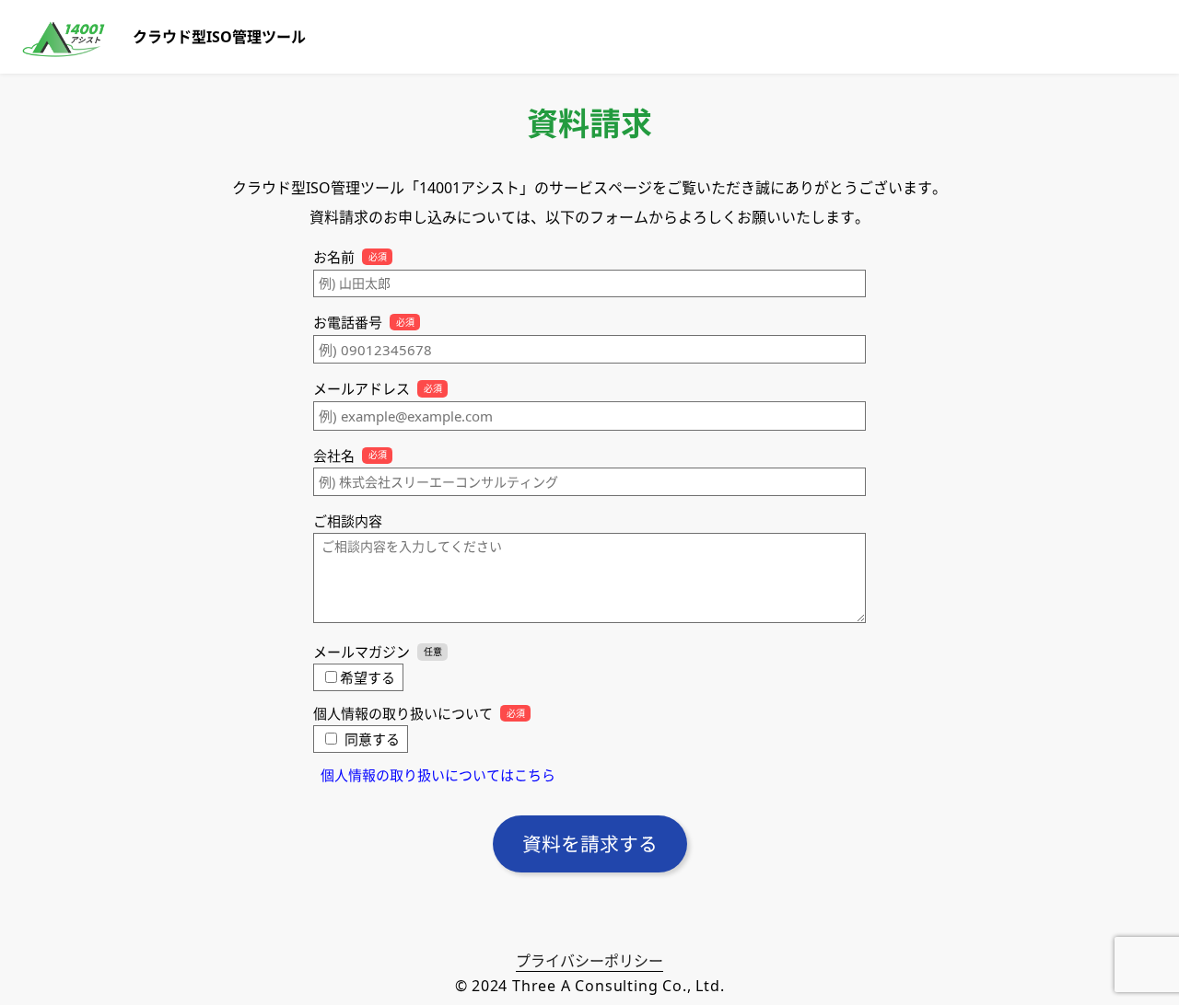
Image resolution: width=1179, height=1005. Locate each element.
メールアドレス (361, 388)
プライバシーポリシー (589, 961)
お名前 (334, 257)
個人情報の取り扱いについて (403, 713)
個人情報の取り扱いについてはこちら (438, 775)
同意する (372, 739)
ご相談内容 (347, 521)
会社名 (334, 455)
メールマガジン (361, 651)
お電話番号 (347, 322)
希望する (367, 677)
